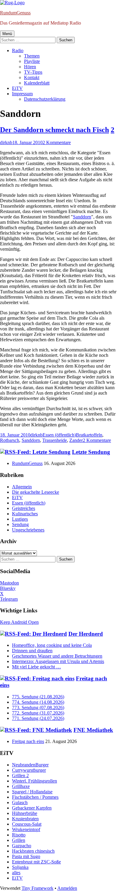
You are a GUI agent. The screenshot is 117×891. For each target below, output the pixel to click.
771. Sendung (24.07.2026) (38, 718)
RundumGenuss (15, 12)
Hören (30, 66)
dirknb (6, 142)
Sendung (20, 524)
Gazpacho (21, 845)
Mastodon (9, 582)
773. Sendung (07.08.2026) (38, 707)
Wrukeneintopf (26, 829)
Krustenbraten (25, 818)
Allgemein (22, 486)
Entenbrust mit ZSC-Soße (36, 861)
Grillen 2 (20, 775)
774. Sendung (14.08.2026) (38, 702)
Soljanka (20, 867)
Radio (17, 50)
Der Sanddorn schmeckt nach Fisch (54, 130)
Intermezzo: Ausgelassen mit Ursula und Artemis (58, 661)
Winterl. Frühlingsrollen (34, 780)
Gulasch (20, 802)
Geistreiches (23, 508)
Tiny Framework (37, 888)
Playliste (32, 61)
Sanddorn (82, 216)
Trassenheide (54, 440)
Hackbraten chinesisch (33, 851)
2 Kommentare (57, 142)
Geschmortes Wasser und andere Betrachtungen (57, 656)
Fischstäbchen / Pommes (35, 797)
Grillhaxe (21, 786)
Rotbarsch (9, 440)
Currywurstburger (29, 770)
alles (16, 872)
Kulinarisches (25, 513)
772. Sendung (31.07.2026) (38, 712)
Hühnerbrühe (24, 813)
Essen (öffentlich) (59, 434)
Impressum (22, 93)
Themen (32, 55)
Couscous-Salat (26, 824)
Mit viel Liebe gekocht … (36, 666)
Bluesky (8, 588)
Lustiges (20, 519)
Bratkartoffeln (89, 434)
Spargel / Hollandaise (32, 791)
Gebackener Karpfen (32, 807)
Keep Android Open (19, 622)
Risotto (19, 834)
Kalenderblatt (37, 82)
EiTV (17, 88)
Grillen (18, 840)
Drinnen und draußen (32, 650)
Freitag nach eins (28, 741)
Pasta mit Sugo (26, 856)
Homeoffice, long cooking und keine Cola (52, 645)
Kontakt (31, 77)
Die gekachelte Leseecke (35, 492)
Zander (76, 440)
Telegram (9, 599)
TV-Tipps (33, 72)
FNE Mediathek (93, 730)
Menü (7, 33)
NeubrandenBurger (30, 764)
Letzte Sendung (91, 452)
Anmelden (67, 888)
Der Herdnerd (85, 634)
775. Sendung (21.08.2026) (38, 696)
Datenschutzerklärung (44, 99)
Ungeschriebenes (28, 529)
